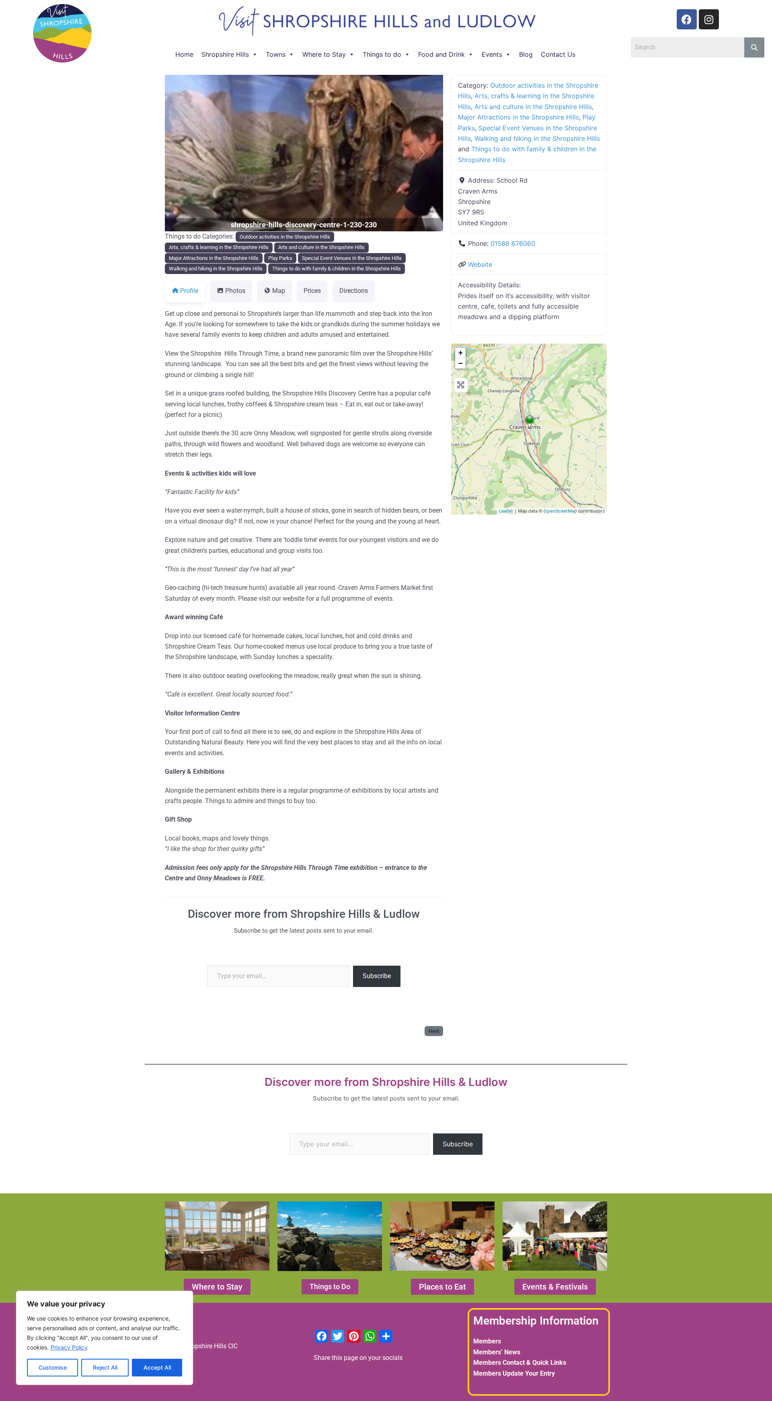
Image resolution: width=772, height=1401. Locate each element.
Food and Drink (441, 54)
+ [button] (460, 352)
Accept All (157, 1367)
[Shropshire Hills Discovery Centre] (529, 422)
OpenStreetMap (560, 511)
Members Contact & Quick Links (519, 1362)
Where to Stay (324, 54)
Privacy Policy (69, 1347)
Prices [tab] (312, 291)
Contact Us (558, 54)
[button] (186, 153)
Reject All (105, 1367)
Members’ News (496, 1352)
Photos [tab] (235, 291)
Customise (53, 1367)
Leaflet (506, 511)
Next (434, 1031)
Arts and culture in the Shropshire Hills (321, 247)
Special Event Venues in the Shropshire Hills (352, 258)
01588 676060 (513, 243)
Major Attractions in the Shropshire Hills (214, 258)
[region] (104, 1338)
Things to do (382, 54)
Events (492, 54)
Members (487, 1341)
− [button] (460, 363)
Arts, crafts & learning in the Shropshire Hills (219, 247)
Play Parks (280, 258)
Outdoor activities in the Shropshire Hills (285, 237)
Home (184, 54)
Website (480, 264)
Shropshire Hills (225, 54)
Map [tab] (278, 291)
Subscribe (377, 976)
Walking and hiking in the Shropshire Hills (216, 269)
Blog (526, 54)
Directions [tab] (353, 291)
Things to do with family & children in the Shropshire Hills (336, 269)
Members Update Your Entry (514, 1373)
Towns (275, 54)
